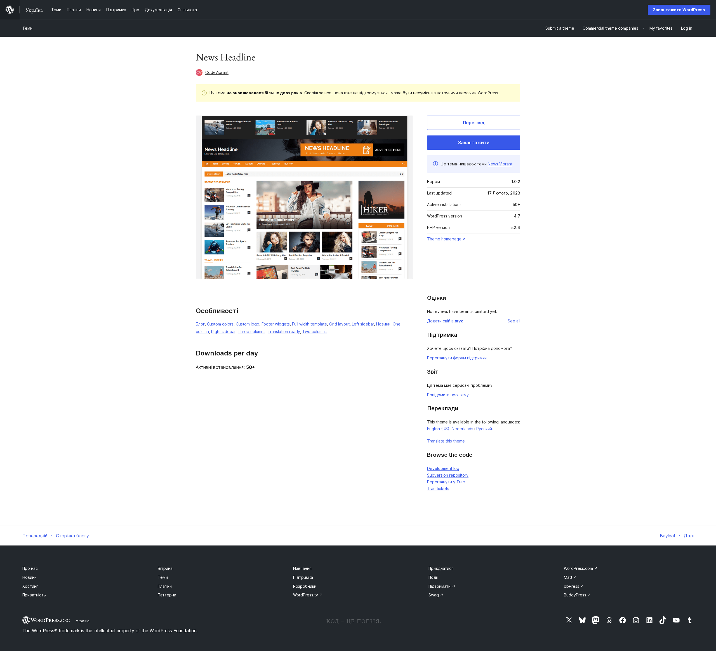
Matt (570, 577)
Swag (436, 595)
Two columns (314, 331)
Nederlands (462, 428)
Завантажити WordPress (679, 9)
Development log (443, 468)
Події (433, 577)
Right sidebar (223, 331)
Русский (484, 428)
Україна (83, 621)
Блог (200, 324)
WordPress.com (581, 568)
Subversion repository (447, 475)
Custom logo (247, 324)
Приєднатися (441, 568)
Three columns (251, 331)
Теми (27, 28)
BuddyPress (577, 595)
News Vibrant (500, 163)
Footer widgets (276, 324)
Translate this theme (446, 441)
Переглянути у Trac (446, 481)
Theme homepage (444, 238)
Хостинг (30, 586)
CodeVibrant (217, 72)
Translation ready (284, 331)
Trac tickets (438, 488)
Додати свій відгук (445, 321)
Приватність (34, 595)
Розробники (304, 586)
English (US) (438, 428)
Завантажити (473, 142)
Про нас (30, 568)
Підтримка (303, 577)
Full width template (309, 324)
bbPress (574, 586)
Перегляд (474, 122)
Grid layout (339, 324)
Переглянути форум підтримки (457, 357)
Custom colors (220, 324)
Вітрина (165, 568)
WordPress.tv (308, 595)
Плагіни (165, 586)
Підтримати (441, 586)
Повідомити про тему (448, 394)
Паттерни (167, 595)
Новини (383, 324)
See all (514, 321)
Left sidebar (363, 324)
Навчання (302, 568)
